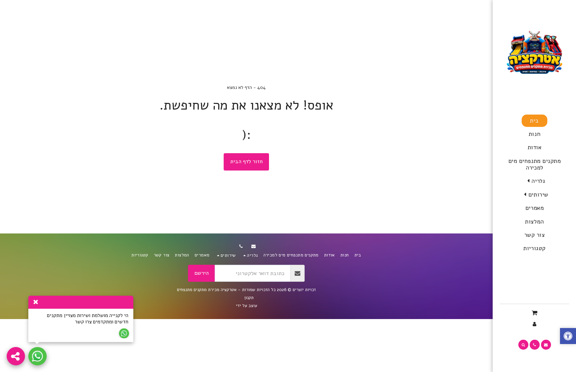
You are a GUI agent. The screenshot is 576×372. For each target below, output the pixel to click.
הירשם (201, 273)
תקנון (249, 298)
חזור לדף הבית (246, 161)
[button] (534, 181)
